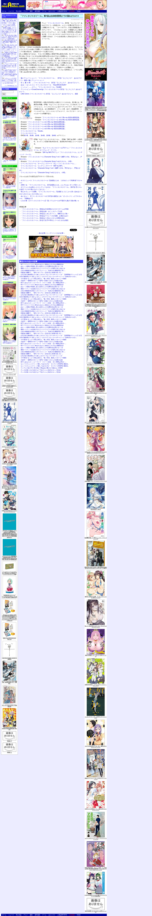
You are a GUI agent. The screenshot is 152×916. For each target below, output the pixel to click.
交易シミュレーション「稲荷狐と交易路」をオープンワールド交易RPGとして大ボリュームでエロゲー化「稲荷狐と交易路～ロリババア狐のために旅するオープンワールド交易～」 (9, 30)
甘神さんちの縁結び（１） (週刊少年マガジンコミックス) (96, 809)
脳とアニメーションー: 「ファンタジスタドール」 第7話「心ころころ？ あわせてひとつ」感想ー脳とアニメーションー (50, 79)
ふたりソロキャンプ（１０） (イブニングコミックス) (96, 838)
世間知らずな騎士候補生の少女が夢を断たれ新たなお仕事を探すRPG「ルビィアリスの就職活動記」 (9, 54)
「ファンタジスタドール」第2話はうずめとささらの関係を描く (43, 218)
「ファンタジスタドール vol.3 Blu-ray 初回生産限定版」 (43, 122)
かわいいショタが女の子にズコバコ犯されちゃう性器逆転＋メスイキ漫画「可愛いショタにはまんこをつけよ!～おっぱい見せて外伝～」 (9, 80)
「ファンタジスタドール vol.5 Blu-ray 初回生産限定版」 (43, 126)
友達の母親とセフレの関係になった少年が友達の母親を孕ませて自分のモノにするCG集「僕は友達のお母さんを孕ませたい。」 (9, 59)
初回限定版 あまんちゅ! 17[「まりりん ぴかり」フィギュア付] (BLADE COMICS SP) (9, 596)
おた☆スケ (52, 11)
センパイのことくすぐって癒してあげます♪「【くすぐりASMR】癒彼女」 (45, 364)
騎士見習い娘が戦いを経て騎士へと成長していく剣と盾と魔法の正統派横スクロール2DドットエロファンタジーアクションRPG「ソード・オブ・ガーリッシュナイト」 (9, 48)
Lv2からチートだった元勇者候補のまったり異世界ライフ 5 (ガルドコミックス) (96, 452)
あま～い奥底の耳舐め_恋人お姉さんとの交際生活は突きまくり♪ (42, 266)
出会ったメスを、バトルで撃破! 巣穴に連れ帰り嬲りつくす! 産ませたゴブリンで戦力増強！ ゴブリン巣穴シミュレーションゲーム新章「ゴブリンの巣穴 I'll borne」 (9, 22)
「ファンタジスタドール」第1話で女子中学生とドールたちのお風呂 (44, 220)
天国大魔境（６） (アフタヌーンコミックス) (96, 481)
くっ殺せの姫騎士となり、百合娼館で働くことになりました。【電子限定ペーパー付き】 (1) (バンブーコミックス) (96, 140)
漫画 (31, 11)
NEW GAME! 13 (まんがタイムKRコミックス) (95, 911)
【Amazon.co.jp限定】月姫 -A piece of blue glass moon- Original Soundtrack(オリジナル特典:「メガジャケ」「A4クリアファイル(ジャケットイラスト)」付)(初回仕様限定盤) (96, 108)
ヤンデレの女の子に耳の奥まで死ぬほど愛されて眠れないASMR (42, 368)
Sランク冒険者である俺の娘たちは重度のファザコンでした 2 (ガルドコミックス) (96, 423)
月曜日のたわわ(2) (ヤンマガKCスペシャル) (96, 184)
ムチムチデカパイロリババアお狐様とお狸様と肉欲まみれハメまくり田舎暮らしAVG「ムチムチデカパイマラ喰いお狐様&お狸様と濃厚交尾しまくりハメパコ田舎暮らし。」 (9, 73)
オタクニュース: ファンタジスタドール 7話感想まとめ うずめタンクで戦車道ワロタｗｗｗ (50, 181)
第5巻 (48, 135)
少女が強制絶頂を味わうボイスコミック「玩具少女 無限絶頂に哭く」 (43, 270)
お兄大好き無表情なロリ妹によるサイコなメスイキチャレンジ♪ (41, 356)
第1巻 (26, 135)
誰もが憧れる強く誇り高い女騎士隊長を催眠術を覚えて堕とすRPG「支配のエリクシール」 (9, 42)
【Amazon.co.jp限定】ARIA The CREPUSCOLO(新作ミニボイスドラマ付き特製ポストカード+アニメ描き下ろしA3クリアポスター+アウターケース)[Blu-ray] (9, 617)
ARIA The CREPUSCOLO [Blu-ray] (9, 638)
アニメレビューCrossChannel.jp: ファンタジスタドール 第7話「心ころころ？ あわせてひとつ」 (50, 90)
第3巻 (37, 135)
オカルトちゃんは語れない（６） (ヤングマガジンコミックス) (96, 336)
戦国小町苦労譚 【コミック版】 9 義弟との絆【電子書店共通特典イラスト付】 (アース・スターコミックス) (96, 869)
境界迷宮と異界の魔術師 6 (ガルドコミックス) (96, 393)
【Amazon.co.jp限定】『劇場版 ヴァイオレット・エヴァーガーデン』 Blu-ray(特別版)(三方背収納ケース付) (9, 487)
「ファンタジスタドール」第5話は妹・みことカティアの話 (41, 211)
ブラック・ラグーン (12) (9, 374)
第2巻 (32, 135)
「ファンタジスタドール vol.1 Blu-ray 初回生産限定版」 (58, 117)
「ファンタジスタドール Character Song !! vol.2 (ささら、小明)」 (47, 161)
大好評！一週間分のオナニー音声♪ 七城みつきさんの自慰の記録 (42, 280)
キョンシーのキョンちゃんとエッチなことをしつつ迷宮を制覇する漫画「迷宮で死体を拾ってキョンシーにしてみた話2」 (9, 66)
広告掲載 (72, 11)
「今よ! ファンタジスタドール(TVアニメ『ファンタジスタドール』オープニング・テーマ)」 (58, 148)
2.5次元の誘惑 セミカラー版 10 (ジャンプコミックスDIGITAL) (96, 895)
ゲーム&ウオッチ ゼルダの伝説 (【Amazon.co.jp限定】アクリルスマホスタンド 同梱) (9, 573)
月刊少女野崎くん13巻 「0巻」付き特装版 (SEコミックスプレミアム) (9, 362)
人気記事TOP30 (62, 11)
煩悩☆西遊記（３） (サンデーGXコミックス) (95, 655)
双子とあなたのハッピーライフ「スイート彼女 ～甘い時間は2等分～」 (44, 282)
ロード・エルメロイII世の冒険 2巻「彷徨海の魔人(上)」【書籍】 (9, 682)
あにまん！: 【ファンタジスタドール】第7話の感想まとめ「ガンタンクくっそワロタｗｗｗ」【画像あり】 (50, 197)
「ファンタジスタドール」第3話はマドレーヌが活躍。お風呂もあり (44, 215)
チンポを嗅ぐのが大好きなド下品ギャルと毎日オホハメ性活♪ (41, 370)
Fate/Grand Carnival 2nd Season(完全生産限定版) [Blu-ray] (9, 728)
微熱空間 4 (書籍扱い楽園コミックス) (95, 156)
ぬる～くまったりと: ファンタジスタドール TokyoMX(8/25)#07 (43, 85)
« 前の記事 (41, 233)
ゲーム (44, 11)
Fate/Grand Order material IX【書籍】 (9, 658)
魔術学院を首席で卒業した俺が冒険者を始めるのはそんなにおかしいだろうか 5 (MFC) (96, 567)
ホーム (4, 11)
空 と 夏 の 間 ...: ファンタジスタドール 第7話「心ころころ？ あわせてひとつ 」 (51, 82)
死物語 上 (9, 752)
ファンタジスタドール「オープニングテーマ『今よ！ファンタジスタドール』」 (49, 163)
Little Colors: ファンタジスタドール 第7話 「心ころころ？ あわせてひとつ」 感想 (49, 93)
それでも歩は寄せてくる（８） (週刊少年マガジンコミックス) (96, 746)
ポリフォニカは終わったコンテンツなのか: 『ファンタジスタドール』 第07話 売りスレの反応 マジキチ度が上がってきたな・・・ (50, 188)
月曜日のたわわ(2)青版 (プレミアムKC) (9, 422)
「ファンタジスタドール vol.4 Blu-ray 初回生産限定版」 (43, 124)
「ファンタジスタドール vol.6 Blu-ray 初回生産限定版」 (43, 128)
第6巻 (54, 135)
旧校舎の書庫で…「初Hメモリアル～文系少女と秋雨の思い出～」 (42, 272)
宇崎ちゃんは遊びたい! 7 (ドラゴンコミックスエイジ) (9, 511)
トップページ (51, 233)
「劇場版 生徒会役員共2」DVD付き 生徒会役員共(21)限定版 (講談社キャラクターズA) (9, 399)
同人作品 (18, 11)
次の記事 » (61, 233)
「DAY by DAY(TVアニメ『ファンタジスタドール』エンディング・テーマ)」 (50, 153)
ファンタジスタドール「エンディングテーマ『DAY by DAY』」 (43, 165)
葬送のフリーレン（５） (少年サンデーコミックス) (96, 778)
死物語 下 (9, 741)
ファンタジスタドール (56, 23)
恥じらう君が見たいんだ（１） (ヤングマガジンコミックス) (96, 626)
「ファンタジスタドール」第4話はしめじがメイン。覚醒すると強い (44, 213)
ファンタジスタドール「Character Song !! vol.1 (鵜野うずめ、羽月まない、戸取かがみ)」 (49, 169)
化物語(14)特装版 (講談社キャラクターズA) (9, 386)
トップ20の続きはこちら (11, 85)
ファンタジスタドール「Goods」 (32, 131)
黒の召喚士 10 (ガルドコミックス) (95, 364)
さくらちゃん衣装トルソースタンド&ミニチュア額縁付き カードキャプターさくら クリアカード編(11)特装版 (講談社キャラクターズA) (96, 305)
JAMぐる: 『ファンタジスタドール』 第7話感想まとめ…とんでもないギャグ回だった (51, 185)
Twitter (79, 11)
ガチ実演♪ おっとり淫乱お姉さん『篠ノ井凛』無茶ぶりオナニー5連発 (43, 278)
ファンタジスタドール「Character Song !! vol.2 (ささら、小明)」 (44, 172)
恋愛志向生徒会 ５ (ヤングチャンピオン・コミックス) (96, 685)
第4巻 (43, 135)
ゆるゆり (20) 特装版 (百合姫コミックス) (9, 464)
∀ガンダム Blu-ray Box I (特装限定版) (9, 706)
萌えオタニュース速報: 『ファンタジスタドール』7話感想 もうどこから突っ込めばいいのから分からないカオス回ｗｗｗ (50, 192)
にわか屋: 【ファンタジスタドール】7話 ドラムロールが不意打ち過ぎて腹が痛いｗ (50, 200)
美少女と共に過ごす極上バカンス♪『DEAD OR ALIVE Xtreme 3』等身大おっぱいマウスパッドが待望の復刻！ (9, 37)
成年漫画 (37, 11)
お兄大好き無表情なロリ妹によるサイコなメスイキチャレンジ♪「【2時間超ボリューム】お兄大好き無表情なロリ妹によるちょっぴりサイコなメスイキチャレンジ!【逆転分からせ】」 (50, 275)
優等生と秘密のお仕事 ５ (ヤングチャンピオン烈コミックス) (96, 597)
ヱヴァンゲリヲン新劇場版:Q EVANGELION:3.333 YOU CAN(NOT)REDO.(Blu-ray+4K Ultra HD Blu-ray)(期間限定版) (9, 557)
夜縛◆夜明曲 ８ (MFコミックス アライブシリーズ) (96, 538)
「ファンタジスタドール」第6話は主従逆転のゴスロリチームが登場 (44, 209)
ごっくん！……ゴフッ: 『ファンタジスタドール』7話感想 (41, 87)
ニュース (11, 11)
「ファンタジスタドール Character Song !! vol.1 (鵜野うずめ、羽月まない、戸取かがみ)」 (50, 157)
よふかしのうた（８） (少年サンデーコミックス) (96, 717)
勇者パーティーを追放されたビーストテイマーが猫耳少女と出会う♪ (43, 268)
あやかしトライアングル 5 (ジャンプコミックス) (9, 447)
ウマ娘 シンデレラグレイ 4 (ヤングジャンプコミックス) (96, 227)
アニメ (26, 11)
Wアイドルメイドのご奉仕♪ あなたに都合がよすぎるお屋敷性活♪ (42, 264)
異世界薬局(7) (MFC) (96, 509)
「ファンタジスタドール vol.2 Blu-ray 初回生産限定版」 (58, 119)
